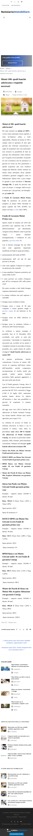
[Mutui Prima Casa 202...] (3, 729)
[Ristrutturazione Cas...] (3, 776)
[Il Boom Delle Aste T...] (3, 793)
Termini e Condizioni (12, 816)
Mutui (8, 68)
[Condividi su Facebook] (16, 629)
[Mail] (21, 2)
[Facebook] (11, 2)
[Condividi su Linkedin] (27, 629)
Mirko (15, 710)
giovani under (14, 240)
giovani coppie (7, 311)
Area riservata (15, 5)
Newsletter (5, 5)
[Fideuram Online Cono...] (3, 755)
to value (16, 210)
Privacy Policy (22, 816)
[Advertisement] (16, 36)
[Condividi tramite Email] (30, 629)
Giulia (15, 697)
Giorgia (19, 91)
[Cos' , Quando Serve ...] (3, 802)
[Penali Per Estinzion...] (3, 746)
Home (2, 68)
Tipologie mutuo (12, 622)
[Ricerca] (4, 17)
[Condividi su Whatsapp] (20, 629)
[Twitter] (14, 2)
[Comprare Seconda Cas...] (3, 738)
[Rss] (18, 2)
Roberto (16, 685)
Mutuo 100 (4, 622)
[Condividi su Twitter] (23, 629)
